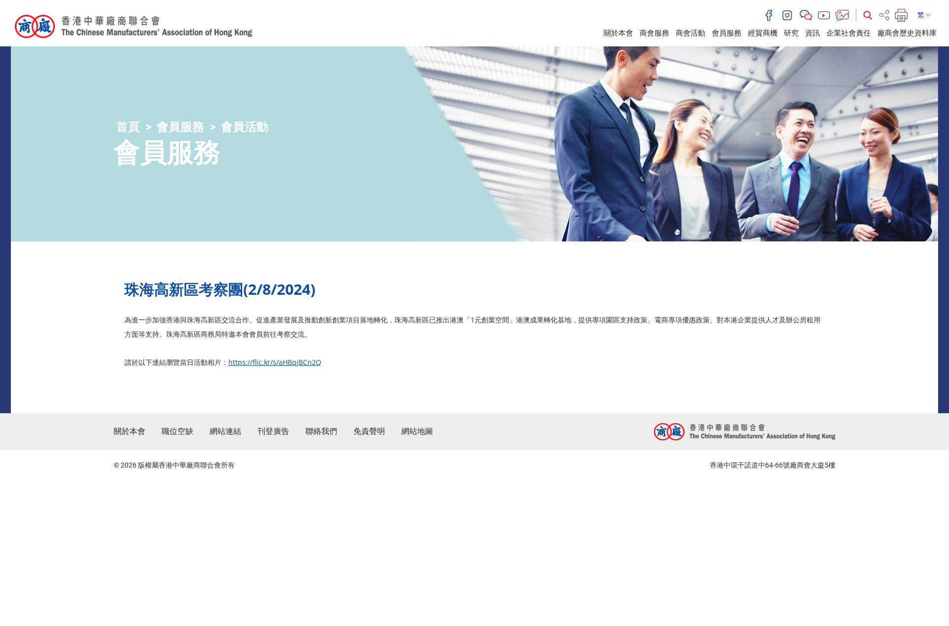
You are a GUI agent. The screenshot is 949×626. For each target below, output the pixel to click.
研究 (791, 33)
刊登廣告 (273, 431)
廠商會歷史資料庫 (907, 33)
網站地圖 (417, 431)
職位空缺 (177, 431)
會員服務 (726, 33)
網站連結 (225, 431)
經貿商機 (762, 33)
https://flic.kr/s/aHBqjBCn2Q (274, 362)
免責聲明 (369, 431)
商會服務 (654, 33)
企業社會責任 (848, 33)
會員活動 (244, 127)
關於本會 (618, 33)
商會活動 (690, 33)
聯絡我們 (321, 431)
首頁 (128, 127)
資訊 (812, 33)
